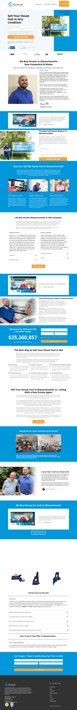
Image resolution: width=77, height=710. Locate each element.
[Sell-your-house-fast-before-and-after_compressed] (38, 452)
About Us (54, 4)
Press (51, 697)
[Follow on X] (51, 683)
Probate (52, 699)
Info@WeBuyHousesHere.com (11, 702)
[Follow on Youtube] (60, 683)
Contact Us (52, 687)
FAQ (51, 695)
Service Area (38, 4)
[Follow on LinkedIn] (57, 683)
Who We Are (38, 422)
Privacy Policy (53, 701)
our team (43, 223)
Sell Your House (64, 3)
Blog (51, 689)
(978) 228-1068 (8, 700)
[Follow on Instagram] (53, 683)
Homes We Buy (38, 266)
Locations (52, 691)
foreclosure (15, 235)
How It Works (47, 4)
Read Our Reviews (38, 533)
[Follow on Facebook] (55, 683)
